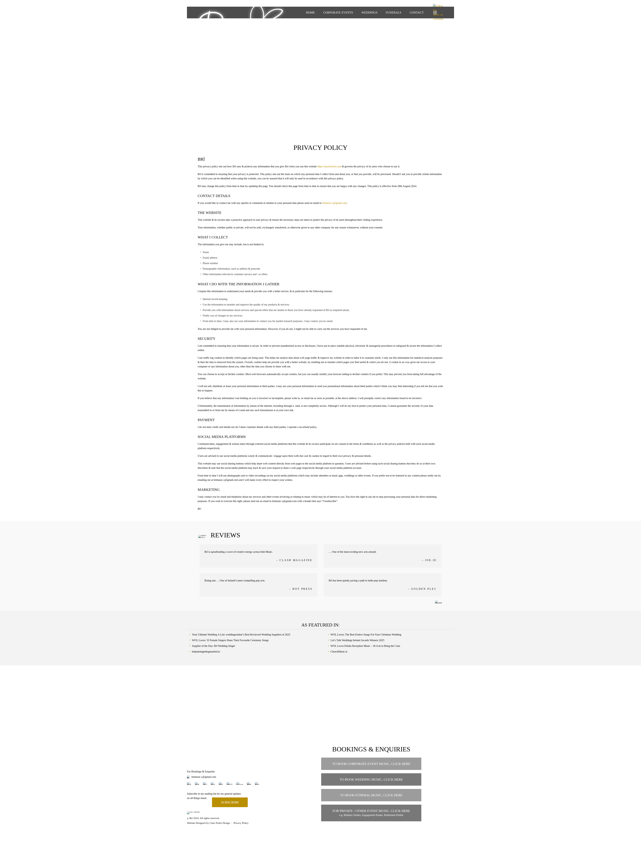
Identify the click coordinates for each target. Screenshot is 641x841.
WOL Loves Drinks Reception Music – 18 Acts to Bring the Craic (365, 645)
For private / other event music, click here (371, 812)
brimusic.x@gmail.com (334, 203)
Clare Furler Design (220, 823)
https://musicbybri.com (329, 166)
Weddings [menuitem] (369, 12)
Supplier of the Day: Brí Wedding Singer (213, 645)
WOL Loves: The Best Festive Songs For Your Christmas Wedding (366, 634)
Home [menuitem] (310, 12)
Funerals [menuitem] (393, 12)
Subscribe (230, 802)
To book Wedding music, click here (371, 779)
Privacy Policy (241, 823)
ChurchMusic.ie (339, 651)
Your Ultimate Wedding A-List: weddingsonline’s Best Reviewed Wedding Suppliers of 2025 (241, 634)
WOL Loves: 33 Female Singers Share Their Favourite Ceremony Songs (230, 640)
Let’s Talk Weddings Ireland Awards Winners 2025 (357, 640)
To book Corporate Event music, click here (371, 764)
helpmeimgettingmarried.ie (206, 651)
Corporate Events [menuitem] (338, 12)
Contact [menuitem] (417, 12)
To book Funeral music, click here (371, 795)
